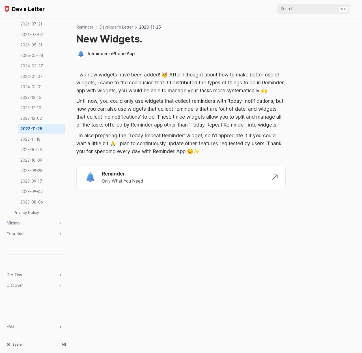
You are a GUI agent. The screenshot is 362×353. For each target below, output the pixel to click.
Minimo (13, 223)
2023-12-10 (30, 108)
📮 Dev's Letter (24, 9)
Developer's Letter (116, 27)
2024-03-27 (31, 66)
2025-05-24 (31, 55)
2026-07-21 (31, 24)
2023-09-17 (31, 181)
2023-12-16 (30, 97)
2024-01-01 (31, 87)
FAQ (10, 326)
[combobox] (313, 9)
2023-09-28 (31, 170)
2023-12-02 (31, 118)
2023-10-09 (31, 160)
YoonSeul (15, 233)
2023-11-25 (31, 129)
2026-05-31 (31, 45)
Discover (15, 285)
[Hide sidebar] (64, 344)
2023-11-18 (30, 139)
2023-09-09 (31, 191)
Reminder (84, 27)
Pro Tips (14, 275)
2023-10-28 (31, 149)
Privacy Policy (26, 212)
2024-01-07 (31, 76)
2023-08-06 (31, 202)
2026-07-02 (31, 34)
